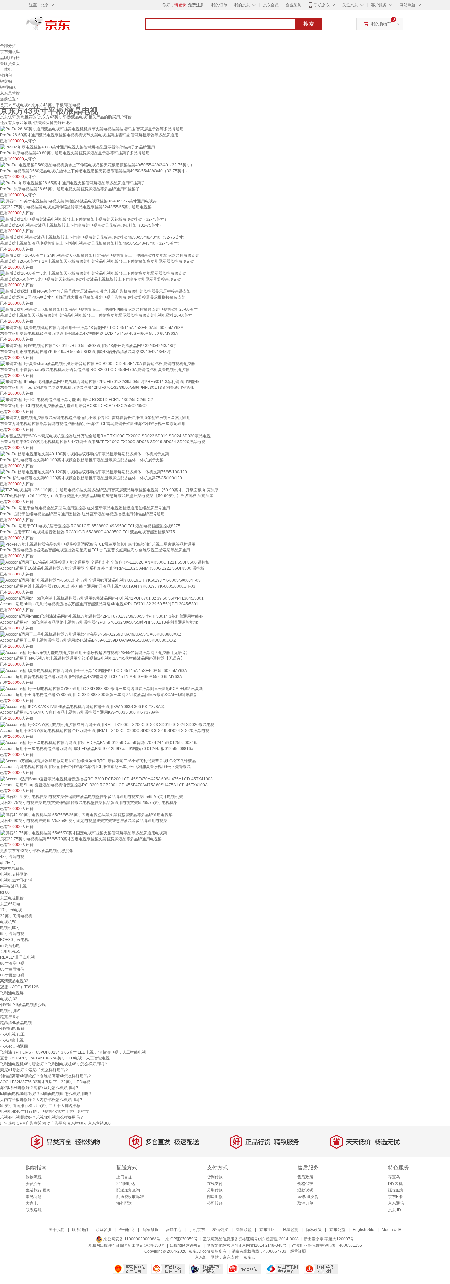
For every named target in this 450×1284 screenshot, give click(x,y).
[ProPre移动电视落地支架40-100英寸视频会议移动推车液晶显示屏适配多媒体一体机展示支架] (84, 453)
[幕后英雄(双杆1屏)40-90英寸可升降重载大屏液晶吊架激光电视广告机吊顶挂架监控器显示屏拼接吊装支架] (95, 291)
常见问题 (34, 1196)
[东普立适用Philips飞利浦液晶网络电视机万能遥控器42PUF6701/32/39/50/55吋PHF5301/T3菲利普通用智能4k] (99, 381)
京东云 (249, 1257)
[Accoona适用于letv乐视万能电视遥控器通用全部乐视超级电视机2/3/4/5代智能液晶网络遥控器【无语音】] (95, 652)
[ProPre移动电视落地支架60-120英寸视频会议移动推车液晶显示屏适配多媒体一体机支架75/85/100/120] (93, 471)
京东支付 (231, 1257)
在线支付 (215, 1183)
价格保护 (305, 1183)
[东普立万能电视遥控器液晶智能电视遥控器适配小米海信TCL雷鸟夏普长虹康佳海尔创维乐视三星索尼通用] (95, 417)
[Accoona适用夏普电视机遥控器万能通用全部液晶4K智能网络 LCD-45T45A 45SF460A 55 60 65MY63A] (93, 670)
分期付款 (215, 1190)
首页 (4, 105)
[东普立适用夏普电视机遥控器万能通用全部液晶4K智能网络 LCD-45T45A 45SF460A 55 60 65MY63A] (91, 327)
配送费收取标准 (130, 1196)
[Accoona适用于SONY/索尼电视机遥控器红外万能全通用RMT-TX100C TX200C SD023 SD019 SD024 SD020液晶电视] (107, 724)
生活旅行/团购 (38, 1190)
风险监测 (290, 1229)
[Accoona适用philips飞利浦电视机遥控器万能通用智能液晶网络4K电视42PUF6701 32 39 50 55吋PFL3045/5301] (102, 598)
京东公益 (337, 1229)
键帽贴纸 (8, 87)
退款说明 (305, 1190)
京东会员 (271, 5)
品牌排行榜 (10, 57)
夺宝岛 (394, 1177)
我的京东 (242, 5)
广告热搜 (8, 1123)
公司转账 (215, 1203)
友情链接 (220, 1229)
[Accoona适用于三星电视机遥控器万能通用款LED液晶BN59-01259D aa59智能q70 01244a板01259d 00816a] (99, 742)
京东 (70, 26)
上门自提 (124, 1177)
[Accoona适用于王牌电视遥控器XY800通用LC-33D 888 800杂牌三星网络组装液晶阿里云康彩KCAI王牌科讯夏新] (101, 688)
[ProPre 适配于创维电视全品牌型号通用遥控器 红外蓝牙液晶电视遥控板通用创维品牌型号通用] (85, 507)
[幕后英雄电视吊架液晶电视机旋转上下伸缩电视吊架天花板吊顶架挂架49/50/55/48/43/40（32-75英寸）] (93, 237)
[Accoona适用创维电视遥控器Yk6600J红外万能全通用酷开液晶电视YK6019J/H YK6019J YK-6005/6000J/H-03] (100, 580)
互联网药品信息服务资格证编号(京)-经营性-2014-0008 (251, 1239)
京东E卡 (395, 1196)
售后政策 (305, 1177)
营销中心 (174, 1229)
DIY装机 (395, 1183)
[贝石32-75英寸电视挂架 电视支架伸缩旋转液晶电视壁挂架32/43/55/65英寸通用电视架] (78, 201)
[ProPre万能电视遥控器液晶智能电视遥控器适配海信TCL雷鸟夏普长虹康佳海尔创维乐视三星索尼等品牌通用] (97, 544)
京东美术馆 (10, 93)
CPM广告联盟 (29, 1123)
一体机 (6, 69)
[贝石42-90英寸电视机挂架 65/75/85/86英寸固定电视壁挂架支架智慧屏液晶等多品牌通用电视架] (86, 814)
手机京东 (322, 5)
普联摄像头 (10, 63)
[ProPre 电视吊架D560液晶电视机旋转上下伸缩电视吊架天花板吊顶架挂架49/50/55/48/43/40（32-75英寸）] (97, 165)
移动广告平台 (54, 1123)
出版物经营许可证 (186, 1245)
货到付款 (215, 1177)
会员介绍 (34, 1183)
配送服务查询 (128, 1190)
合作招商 (127, 1229)
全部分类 (8, 45)
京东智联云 (77, 1123)
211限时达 (125, 1183)
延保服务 (396, 1190)
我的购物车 (381, 24)
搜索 (308, 24)
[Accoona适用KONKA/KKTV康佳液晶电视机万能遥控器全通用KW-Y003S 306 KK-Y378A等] (82, 706)
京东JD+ (395, 1210)
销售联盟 (244, 1229)
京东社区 (267, 1229)
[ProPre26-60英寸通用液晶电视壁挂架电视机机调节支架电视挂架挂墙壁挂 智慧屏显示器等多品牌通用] (91, 128)
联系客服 (34, 1210)
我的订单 (219, 5)
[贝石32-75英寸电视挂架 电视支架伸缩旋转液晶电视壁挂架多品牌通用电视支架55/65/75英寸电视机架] (91, 796)
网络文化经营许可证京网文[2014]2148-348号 (247, 1245)
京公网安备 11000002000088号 (131, 1239)
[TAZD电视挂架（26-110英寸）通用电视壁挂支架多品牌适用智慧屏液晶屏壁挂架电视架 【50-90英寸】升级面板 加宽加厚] (109, 490)
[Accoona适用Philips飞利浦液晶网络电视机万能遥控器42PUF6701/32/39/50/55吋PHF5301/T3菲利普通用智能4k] (101, 616)
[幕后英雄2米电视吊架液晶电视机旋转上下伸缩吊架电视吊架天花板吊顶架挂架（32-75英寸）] (84, 219)
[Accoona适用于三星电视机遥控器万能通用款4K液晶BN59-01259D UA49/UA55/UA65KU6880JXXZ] (90, 634)
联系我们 (80, 1229)
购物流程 (34, 1177)
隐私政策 (314, 1229)
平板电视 (20, 105)
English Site (363, 1229)
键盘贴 (6, 81)
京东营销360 (99, 1123)
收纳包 (6, 75)
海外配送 (124, 1203)
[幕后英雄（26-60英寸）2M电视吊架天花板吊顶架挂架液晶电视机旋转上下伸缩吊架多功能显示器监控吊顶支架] (99, 255)
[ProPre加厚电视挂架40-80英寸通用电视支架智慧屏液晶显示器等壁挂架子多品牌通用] (77, 147)
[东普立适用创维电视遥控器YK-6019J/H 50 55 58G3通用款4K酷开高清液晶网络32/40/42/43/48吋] (88, 345)
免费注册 (196, 5)
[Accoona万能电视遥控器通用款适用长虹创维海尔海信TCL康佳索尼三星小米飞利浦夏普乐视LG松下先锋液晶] (98, 760)
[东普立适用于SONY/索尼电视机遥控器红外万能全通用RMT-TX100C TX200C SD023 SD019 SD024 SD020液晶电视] (105, 435)
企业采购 (293, 5)
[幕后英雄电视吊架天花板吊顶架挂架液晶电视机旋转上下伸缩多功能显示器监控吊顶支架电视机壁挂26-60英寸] (99, 309)
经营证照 (298, 1251)
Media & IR (392, 1229)
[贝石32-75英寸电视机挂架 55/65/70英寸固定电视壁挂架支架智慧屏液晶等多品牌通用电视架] (83, 832)
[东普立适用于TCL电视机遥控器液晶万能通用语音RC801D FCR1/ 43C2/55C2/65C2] (76, 399)
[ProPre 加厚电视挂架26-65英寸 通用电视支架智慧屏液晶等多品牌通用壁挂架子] (72, 182)
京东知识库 (10, 51)
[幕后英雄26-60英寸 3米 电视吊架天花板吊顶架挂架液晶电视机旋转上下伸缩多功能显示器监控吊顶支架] (93, 273)
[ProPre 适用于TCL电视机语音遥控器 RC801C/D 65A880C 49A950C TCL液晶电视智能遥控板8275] (90, 525)
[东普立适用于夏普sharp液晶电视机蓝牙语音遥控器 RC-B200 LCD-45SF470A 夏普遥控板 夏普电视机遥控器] (97, 363)
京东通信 (396, 1203)
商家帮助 (150, 1229)
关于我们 (57, 1229)
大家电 (32, 1203)
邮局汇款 (215, 1196)
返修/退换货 (307, 1196)
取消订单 (305, 1203)
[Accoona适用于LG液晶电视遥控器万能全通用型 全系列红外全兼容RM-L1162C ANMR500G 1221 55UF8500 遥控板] (105, 562)
